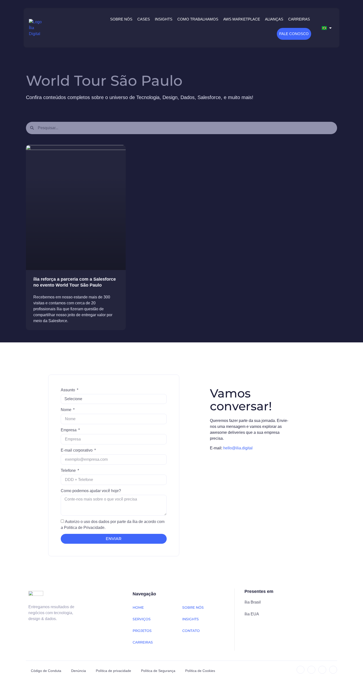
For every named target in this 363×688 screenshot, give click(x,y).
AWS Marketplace (241, 19)
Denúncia (78, 671)
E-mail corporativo (77, 450)
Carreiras (299, 19)
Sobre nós (121, 19)
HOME (138, 607)
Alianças (274, 19)
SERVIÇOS (142, 619)
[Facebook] (322, 670)
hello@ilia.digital (238, 448)
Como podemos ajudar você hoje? (91, 491)
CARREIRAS (143, 642)
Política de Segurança (158, 671)
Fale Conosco (294, 34)
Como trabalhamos (197, 19)
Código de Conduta (46, 671)
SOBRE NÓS (193, 607)
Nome (66, 410)
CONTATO (191, 630)
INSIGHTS (190, 619)
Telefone (69, 470)
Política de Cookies (200, 671)
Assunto (68, 390)
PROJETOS (142, 630)
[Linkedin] (300, 670)
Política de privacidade (113, 671)
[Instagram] (311, 670)
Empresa (69, 430)
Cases (143, 19)
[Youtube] (333, 670)
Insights (163, 19)
